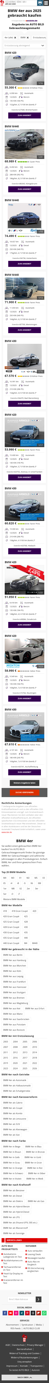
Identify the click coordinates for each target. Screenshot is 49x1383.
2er (28, 888)
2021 (25, 1063)
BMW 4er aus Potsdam (14, 1024)
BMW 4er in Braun (12, 1152)
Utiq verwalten (24, 1362)
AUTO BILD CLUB (31, 1328)
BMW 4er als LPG (11, 1217)
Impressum (12, 1366)
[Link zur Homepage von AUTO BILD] (2, 3)
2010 (34, 1047)
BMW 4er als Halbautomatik (17, 1085)
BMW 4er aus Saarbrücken (16, 1019)
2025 (25, 1068)
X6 (32, 883)
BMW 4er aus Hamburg (14, 960)
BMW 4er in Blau (33, 1146)
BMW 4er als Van (11, 1135)
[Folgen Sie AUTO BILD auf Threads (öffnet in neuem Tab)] (33, 1313)
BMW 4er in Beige (11, 1146)
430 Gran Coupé (11, 932)
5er (5, 894)
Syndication (27, 1325)
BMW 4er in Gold (33, 1157)
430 (26, 927)
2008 (15, 1047)
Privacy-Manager (35, 1345)
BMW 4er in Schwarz (13, 1173)
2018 (34, 1058)
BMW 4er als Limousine (14, 1119)
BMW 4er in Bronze (35, 1152)
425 (26, 916)
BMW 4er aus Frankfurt (14, 982)
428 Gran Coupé (11, 927)
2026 (34, 1068)
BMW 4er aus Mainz (12, 1014)
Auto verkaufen (34, 1251)
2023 (5, 1068)
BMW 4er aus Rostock (14, 1030)
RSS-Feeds (16, 1328)
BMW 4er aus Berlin (12, 955)
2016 (15, 1058)
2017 (25, 1058)
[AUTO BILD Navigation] (46, 3)
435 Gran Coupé (11, 938)
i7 (19, 894)
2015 (5, 1058)
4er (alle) (9, 37)
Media (39, 1325)
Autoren (36, 1370)
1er (5, 888)
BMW (19, 2)
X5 (4, 883)
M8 (13, 888)
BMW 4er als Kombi (12, 1113)
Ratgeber (31, 1246)
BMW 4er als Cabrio (12, 1102)
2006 (34, 1041)
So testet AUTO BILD (19, 1370)
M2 (28, 878)
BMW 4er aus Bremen (14, 998)
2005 (25, 1041)
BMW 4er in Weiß (34, 1179)
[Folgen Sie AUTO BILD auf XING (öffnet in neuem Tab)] (21, 1313)
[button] (24, 45)
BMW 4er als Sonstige (13, 1233)
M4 (4, 878)
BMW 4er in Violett (12, 1179)
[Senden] (38, 1299)
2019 (5, 1063)
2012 (15, 1052)
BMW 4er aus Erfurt (34, 1008)
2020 (15, 1063)
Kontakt (24, 1366)
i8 (18, 883)
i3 (12, 894)
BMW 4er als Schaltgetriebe (16, 1091)
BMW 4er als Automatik (14, 1080)
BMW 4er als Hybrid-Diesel (16, 1212)
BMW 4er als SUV (11, 1124)
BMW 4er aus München (14, 965)
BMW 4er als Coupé (12, 1108)
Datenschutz (18, 1345)
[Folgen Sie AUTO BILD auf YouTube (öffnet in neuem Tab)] (10, 1313)
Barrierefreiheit (24, 1349)
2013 (25, 1052)
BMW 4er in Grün (33, 1162)
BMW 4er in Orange (12, 1168)
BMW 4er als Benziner (14, 1190)
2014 (34, 1052)
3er (36, 888)
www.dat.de (7, 832)
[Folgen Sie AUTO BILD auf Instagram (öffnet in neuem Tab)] (16, 1313)
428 (26, 922)
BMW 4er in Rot (34, 1168)
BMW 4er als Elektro (13, 1201)
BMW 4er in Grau (11, 1162)
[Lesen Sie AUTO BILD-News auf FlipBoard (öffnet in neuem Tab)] (38, 1313)
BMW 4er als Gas (36, 1201)
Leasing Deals (34, 1254)
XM (39, 883)
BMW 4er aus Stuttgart (14, 992)
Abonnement (12, 1325)
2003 (5, 1041)
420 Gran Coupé (11, 916)
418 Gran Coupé (20, 911)
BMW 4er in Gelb (11, 1157)
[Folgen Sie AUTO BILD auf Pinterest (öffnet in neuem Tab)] (27, 1313)
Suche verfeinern (24, 792)
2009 (25, 1047)
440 (26, 938)
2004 (15, 1041)
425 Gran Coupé (11, 922)
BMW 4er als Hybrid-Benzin (16, 1206)
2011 (5, 1052)
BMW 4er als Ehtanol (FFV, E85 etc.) (20, 1222)
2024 (15, 1068)
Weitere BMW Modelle (14, 899)
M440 (35, 943)
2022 (34, 1063)
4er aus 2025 (10, 4)
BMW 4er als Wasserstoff (15, 1228)
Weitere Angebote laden (24, 783)
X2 (20, 888)
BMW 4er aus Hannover (15, 987)
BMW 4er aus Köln (12, 971)
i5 (25, 883)
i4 (11, 883)
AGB (7, 1345)
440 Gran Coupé (11, 943)
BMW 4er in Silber (36, 1173)
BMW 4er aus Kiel (11, 1008)
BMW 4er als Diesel (12, 1196)
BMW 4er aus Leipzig (13, 976)
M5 (36, 878)
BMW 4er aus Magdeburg (15, 1003)
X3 (43, 878)
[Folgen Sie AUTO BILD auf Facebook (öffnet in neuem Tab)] (5, 1313)
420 (34, 911)
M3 (12, 878)
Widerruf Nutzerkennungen (24, 1357)
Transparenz (36, 1366)
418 (5, 911)
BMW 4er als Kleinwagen (15, 1129)
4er (24, 2)
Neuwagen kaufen (36, 1258)
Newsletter (24, 1293)
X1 (20, 878)
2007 (5, 1047)
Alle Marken (10, 2)
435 (26, 932)
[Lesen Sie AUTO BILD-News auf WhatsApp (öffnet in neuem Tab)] (44, 1313)
